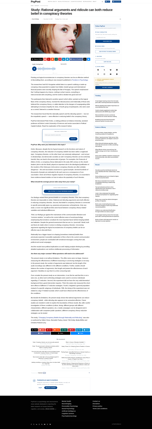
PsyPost (35, 1)
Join (108, 1)
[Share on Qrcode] (48, 59)
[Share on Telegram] (67, 59)
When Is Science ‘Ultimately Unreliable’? (75, 342)
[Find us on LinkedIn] (36, 424)
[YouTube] (110, 74)
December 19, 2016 (48, 19)
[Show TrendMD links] (89, 372)
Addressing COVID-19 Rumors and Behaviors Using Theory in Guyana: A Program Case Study (76, 358)
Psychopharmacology (69, 416)
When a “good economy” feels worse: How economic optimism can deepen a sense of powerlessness (106, 138)
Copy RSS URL (107, 61)
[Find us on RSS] (41, 424)
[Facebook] (98, 70)
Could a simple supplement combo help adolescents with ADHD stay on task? (106, 111)
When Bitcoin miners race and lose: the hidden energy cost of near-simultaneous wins (106, 151)
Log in (40, 387)
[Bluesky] (110, 70)
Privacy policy (97, 406)
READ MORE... (51, 409)
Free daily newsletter (60, 131)
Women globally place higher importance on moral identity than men (107, 106)
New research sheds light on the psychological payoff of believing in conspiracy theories (46, 357)
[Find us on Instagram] (39, 424)
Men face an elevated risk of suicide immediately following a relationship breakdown (105, 182)
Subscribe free (107, 41)
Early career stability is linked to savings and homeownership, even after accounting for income (107, 157)
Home (32, 5)
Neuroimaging (66, 403)
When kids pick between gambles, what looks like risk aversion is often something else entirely (106, 145)
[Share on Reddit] (52, 59)
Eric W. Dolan (35, 19)
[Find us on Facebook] (31, 424)
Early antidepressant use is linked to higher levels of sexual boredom (107, 177)
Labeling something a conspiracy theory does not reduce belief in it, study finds (45, 363)
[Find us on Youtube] (44, 424)
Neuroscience (87, 1)
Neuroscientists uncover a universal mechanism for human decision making (106, 115)
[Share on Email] (45, 59)
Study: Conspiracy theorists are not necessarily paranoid (46, 342)
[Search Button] (102, 1)
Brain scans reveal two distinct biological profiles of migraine (106, 200)
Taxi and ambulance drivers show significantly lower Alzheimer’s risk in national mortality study (105, 188)
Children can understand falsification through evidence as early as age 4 (105, 210)
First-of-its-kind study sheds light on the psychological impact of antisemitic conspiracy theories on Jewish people (46, 352)
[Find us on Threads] (47, 424)
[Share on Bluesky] (88, 59)
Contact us (96, 401)
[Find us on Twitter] (33, 424)
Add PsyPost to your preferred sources (60, 191)
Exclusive (37, 5)
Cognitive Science (76, 1)
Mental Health (52, 1)
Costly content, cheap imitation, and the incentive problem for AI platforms (106, 133)
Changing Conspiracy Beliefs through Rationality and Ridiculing (60, 317)
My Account (117, 1)
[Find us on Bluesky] (50, 424)
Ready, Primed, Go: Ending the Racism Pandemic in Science (76, 346)
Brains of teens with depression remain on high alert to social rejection (106, 220)
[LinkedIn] (117, 70)
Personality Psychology (70, 406)
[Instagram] (104, 74)
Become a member (51, 387)
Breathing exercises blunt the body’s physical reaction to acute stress (105, 120)
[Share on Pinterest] (60, 59)
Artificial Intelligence (69, 411)
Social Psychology (64, 1)
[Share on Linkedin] (63, 59)
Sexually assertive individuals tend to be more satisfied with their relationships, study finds (107, 171)
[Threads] (98, 74)
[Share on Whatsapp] (56, 59)
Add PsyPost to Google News (107, 51)
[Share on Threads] (85, 59)
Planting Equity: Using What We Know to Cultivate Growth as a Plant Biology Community (75, 352)
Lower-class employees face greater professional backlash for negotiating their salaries (106, 194)
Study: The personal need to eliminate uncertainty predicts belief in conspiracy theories (45, 347)
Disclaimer (96, 403)
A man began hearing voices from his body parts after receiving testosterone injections (107, 101)
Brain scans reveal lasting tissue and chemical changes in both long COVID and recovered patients (106, 205)
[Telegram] (117, 74)
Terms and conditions (100, 408)
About (94, 1)
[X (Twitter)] (104, 70)
